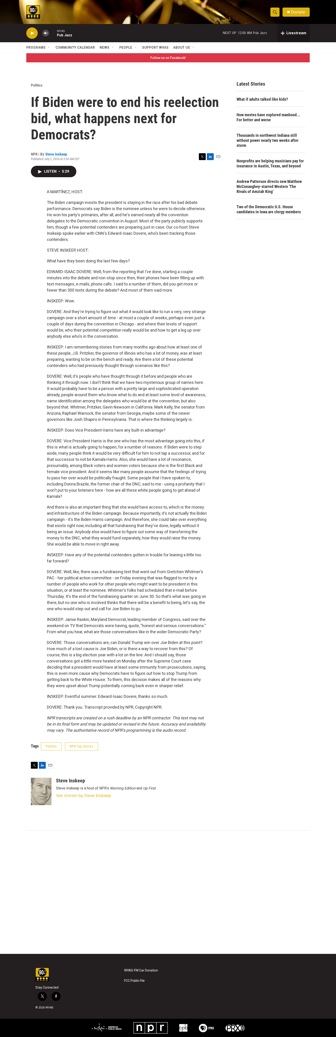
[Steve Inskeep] (41, 791)
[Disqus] (168, 892)
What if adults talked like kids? (262, 99)
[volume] (46, 33)
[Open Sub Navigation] (49, 47)
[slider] (53, 33)
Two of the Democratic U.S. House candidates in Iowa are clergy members (269, 209)
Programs (36, 47)
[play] (32, 33)
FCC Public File (134, 980)
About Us (181, 47)
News (104, 47)
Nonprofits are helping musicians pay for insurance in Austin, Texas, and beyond (270, 163)
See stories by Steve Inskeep (83, 795)
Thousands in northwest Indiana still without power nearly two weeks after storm (268, 140)
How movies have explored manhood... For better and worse (268, 117)
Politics (37, 85)
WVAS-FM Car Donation (141, 970)
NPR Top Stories (81, 746)
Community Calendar (75, 47)
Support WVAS (155, 47)
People (125, 47)
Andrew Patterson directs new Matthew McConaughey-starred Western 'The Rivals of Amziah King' (269, 186)
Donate (298, 12)
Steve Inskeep (56, 154)
